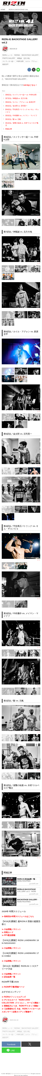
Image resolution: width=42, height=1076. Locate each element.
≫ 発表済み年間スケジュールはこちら (18, 916)
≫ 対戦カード (7, 932)
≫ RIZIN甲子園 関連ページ (13, 987)
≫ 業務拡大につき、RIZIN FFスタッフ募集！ (21, 1006)
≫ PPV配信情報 (8, 935)
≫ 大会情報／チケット (11, 929)
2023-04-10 (13, 49)
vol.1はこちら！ (30, 85)
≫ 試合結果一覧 (8, 977)
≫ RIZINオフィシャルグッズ (14, 997)
